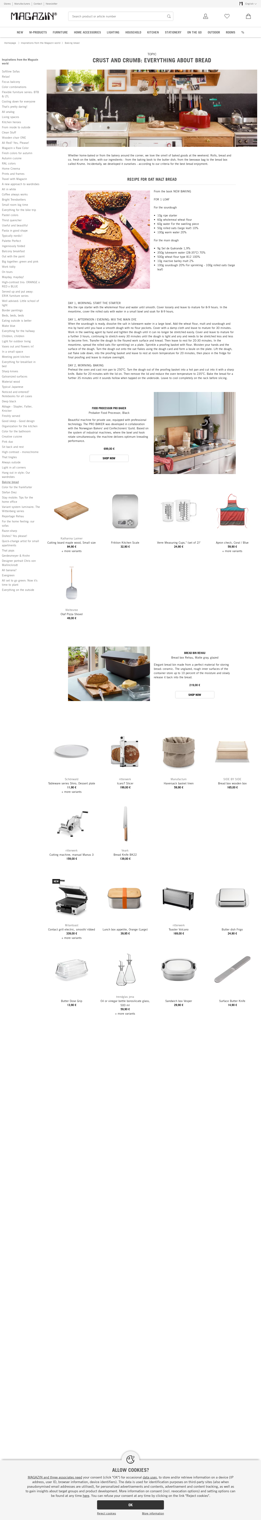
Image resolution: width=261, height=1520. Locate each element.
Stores (7, 3)
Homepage (10, 42)
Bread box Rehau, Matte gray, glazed (194, 657)
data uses (150, 1477)
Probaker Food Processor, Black (109, 412)
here (86, 1495)
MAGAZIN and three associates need (55, 1477)
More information (153, 1513)
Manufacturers (22, 3)
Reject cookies (106, 1513)
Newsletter (51, 3)
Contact (38, 3)
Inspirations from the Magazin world (40, 42)
